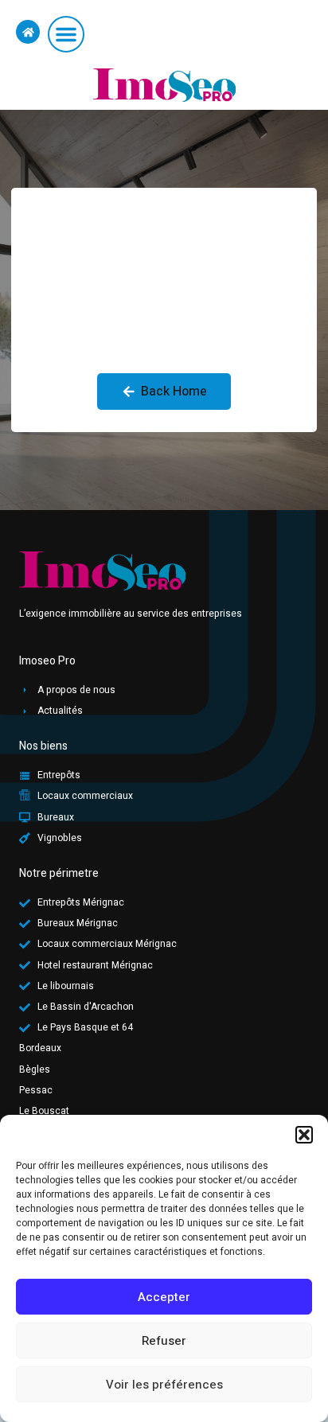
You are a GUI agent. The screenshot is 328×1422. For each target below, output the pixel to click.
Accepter (164, 1297)
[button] (304, 1135)
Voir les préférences (164, 1384)
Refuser (164, 1341)
